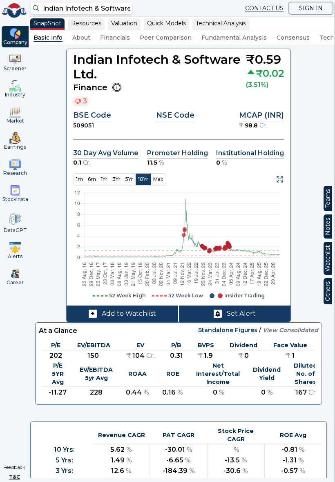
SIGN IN (311, 8)
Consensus (293, 37)
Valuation (124, 23)
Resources (86, 23)
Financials (115, 37)
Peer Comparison (166, 37)
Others (327, 291)
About (81, 37)
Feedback (14, 467)
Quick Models (166, 23)
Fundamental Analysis (234, 37)
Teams (327, 198)
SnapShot (47, 23)
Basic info (48, 37)
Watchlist (327, 258)
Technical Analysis (221, 23)
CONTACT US (264, 8)
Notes (327, 226)
